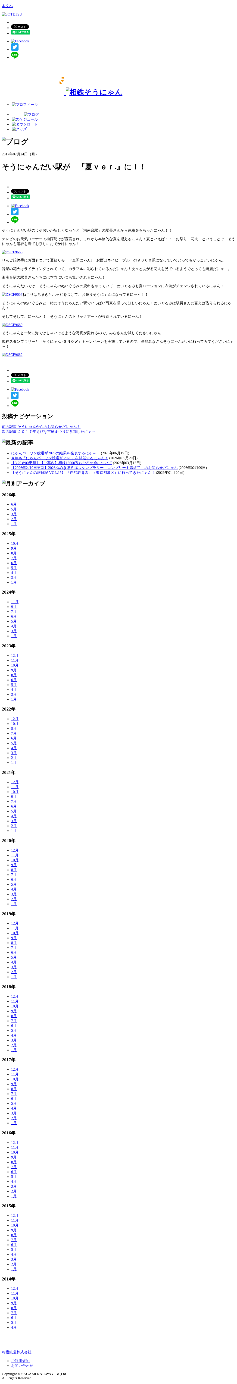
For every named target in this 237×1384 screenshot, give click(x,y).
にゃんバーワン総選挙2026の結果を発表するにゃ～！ (55, 453)
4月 (14, 573)
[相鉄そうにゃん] (62, 92)
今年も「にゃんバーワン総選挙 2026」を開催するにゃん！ (59, 458)
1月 (14, 524)
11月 (15, 602)
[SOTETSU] (12, 14)
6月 (14, 504)
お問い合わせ (22, 1366)
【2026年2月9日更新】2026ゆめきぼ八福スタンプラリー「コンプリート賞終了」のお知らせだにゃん (94, 468)
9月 (14, 548)
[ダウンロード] (24, 124)
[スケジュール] (24, 119)
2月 (14, 519)
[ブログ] (25, 114)
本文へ (7, 6)
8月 (14, 553)
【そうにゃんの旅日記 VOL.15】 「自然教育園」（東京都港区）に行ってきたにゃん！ (83, 473)
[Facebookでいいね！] (20, 41)
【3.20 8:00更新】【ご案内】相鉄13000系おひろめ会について (61, 463)
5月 (14, 509)
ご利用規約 (20, 1361)
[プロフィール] (24, 105)
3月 (14, 514)
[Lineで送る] (15, 57)
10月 (15, 543)
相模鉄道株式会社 (16, 1352)
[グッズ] (19, 129)
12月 (15, 655)
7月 (14, 558)
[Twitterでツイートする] (15, 49)
